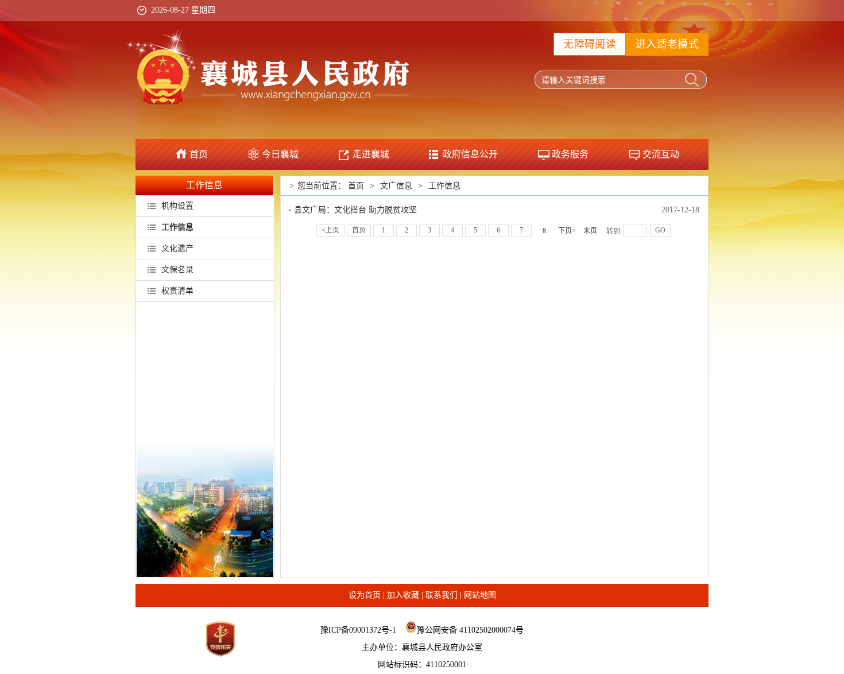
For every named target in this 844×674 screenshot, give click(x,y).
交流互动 (660, 154)
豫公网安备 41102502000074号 (470, 630)
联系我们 (441, 595)
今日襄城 (280, 154)
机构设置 (177, 206)
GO (660, 230)
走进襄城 (371, 154)
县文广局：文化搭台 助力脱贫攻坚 (355, 210)
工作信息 (204, 185)
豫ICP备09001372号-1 (358, 630)
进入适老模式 (667, 44)
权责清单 (177, 290)
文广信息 (396, 185)
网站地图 (480, 595)
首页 (198, 154)
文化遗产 (177, 248)
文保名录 (177, 269)
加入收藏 (403, 595)
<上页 (330, 230)
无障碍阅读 (589, 44)
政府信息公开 (470, 154)
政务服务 (570, 154)
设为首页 (365, 595)
